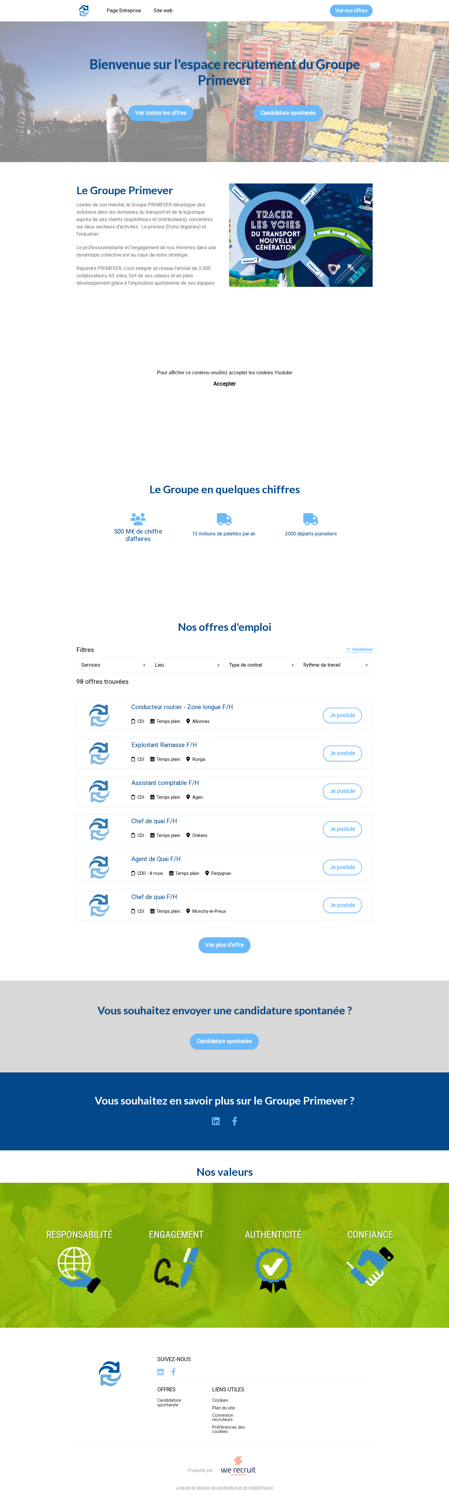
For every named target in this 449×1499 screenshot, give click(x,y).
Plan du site (223, 1408)
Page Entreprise (124, 10)
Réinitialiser (362, 650)
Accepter (225, 384)
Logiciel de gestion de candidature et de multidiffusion (224, 1488)
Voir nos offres (351, 10)
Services (90, 665)
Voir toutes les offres (161, 113)
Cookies (220, 1400)
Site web (163, 10)
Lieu (159, 665)
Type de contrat (245, 665)
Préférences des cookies (228, 1429)
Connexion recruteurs (222, 1417)
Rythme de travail (321, 665)
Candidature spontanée (288, 113)
